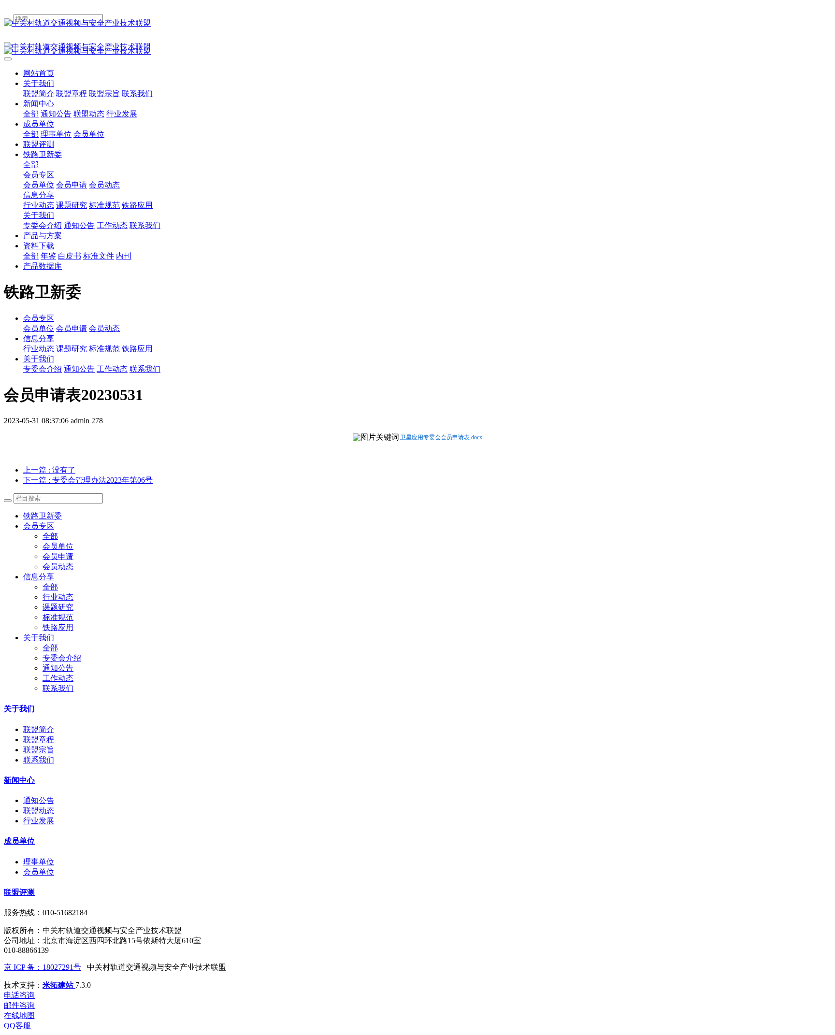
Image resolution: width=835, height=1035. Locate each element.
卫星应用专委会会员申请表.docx (441, 437)
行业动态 (38, 349)
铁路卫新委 (42, 516)
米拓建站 (59, 985)
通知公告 (79, 369)
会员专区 (38, 318)
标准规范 (104, 349)
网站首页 (38, 73)
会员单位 (38, 328)
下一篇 (88, 480)
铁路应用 (137, 349)
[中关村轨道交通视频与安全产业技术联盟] (417, 23)
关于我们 (38, 359)
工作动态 (112, 369)
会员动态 (104, 328)
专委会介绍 (42, 369)
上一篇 (49, 470)
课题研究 (71, 349)
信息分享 (38, 338)
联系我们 (145, 369)
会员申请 (71, 328)
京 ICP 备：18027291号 (42, 967)
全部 (31, 114)
